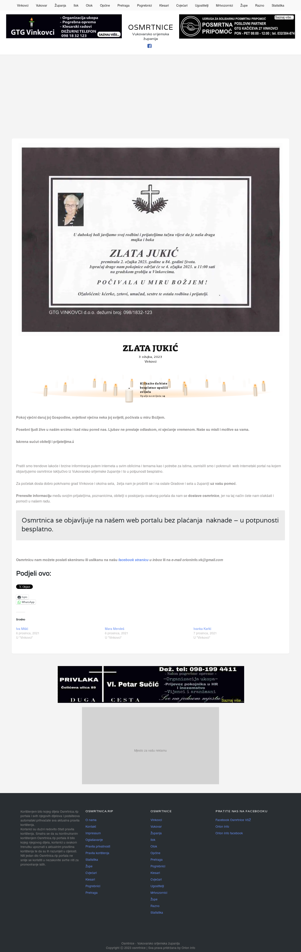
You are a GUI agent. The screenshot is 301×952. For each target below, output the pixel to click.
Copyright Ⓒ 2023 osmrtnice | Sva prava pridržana (141, 947)
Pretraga (123, 5)
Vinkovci (22, 5)
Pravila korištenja (97, 853)
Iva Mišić (22, 628)
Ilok (76, 5)
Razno (259, 5)
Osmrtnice (150, 27)
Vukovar (41, 5)
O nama (91, 820)
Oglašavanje (94, 839)
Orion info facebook (229, 833)
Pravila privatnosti (97, 846)
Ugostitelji (201, 5)
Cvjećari (182, 5)
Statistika (278, 5)
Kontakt (90, 826)
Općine (105, 5)
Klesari (164, 5)
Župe (244, 5)
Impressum (93, 833)
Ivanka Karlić (202, 628)
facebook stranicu (133, 559)
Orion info (222, 826)
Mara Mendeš (114, 628)
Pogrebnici (144, 5)
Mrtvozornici (224, 5)
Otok (89, 5)
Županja (60, 5)
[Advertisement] (150, 88)
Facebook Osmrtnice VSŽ (233, 820)
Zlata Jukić (150, 348)
